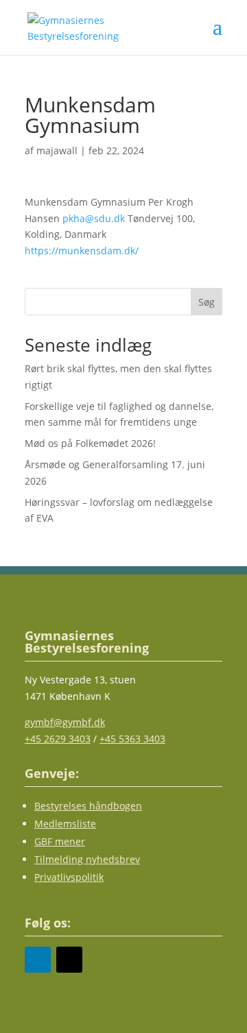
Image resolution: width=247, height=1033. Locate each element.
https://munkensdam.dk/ (82, 250)
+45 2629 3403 (58, 738)
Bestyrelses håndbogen (88, 805)
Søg (206, 301)
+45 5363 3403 (132, 738)
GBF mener (59, 841)
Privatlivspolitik (69, 877)
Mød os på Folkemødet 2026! (90, 443)
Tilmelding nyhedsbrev (87, 859)
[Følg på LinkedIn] (38, 960)
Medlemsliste (65, 823)
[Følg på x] (69, 960)
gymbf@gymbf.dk (65, 722)
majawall (57, 150)
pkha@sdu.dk (93, 218)
